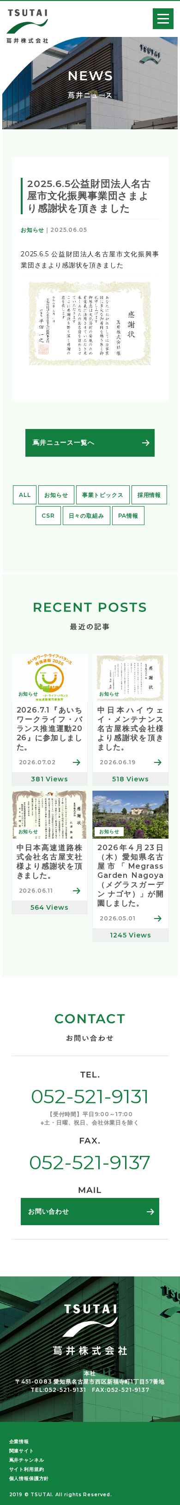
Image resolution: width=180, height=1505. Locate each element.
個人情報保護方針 (29, 1478)
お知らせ (56, 494)
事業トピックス (103, 494)
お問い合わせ (48, 1211)
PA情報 (128, 515)
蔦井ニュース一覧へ (64, 442)
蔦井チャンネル (26, 1460)
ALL (25, 494)
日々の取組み (86, 515)
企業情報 (19, 1442)
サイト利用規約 (26, 1469)
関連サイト (21, 1451)
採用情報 (149, 494)
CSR (48, 515)
